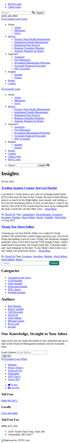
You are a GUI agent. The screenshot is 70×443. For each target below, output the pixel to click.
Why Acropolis (22, 68)
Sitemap (12, 364)
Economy (57, 214)
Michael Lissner (16, 321)
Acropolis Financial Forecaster (30, 65)
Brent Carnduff (15, 309)
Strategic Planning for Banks (29, 51)
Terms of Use (15, 370)
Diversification (43, 214)
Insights (18, 74)
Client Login (14, 7)
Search (54, 263)
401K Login (14, 159)
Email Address (8, 352)
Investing (6, 217)
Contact (12, 83)
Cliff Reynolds (15, 312)
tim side (12, 326)
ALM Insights (15, 280)
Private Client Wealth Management (32, 39)
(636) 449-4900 (9, 413)
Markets (16, 217)
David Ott (10, 214)
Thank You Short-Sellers (17, 226)
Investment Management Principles (32, 62)
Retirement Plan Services (27, 45)
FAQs (17, 33)
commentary (28, 214)
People (11, 80)
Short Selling (28, 217)
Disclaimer (13, 373)
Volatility (49, 217)
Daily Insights (15, 283)
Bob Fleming (14, 306)
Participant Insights (17, 286)
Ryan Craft (13, 323)
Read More (51, 208)
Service (11, 36)
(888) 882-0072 (9, 400)
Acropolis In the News (19, 277)
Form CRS (14, 379)
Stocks (39, 217)
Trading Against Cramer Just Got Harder (29, 188)
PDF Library (14, 289)
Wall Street (60, 217)
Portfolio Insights (16, 292)
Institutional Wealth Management (31, 42)
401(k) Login (14, 4)
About (17, 27)
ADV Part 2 (14, 376)
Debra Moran (15, 318)
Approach (19, 57)
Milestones (19, 30)
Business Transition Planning (29, 48)
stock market (7, 259)
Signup (18, 77)
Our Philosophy (22, 59)
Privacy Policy (15, 367)
